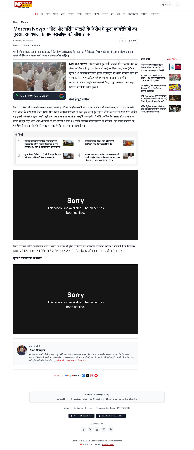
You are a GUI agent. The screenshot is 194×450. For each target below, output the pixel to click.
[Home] (36, 13)
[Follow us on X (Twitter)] (87, 375)
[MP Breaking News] (23, 4)
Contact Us (78, 408)
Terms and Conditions (105, 408)
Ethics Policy (111, 399)
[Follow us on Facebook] (83, 375)
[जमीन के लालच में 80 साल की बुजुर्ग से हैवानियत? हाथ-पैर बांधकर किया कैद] (128, 143)
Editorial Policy (63, 399)
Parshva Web (108, 444)
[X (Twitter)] (90, 429)
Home (15, 22)
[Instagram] (97, 429)
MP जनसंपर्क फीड (123, 408)
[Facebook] (83, 429)
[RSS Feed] (110, 429)
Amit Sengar (28, 41)
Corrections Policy (79, 399)
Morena (24, 22)
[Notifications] (177, 4)
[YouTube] (104, 429)
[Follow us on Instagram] (91, 375)
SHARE (133, 41)
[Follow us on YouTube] (96, 375)
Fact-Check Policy (97, 399)
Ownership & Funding (128, 399)
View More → (173, 59)
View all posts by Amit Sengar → (72, 360)
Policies (88, 408)
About (66, 408)
